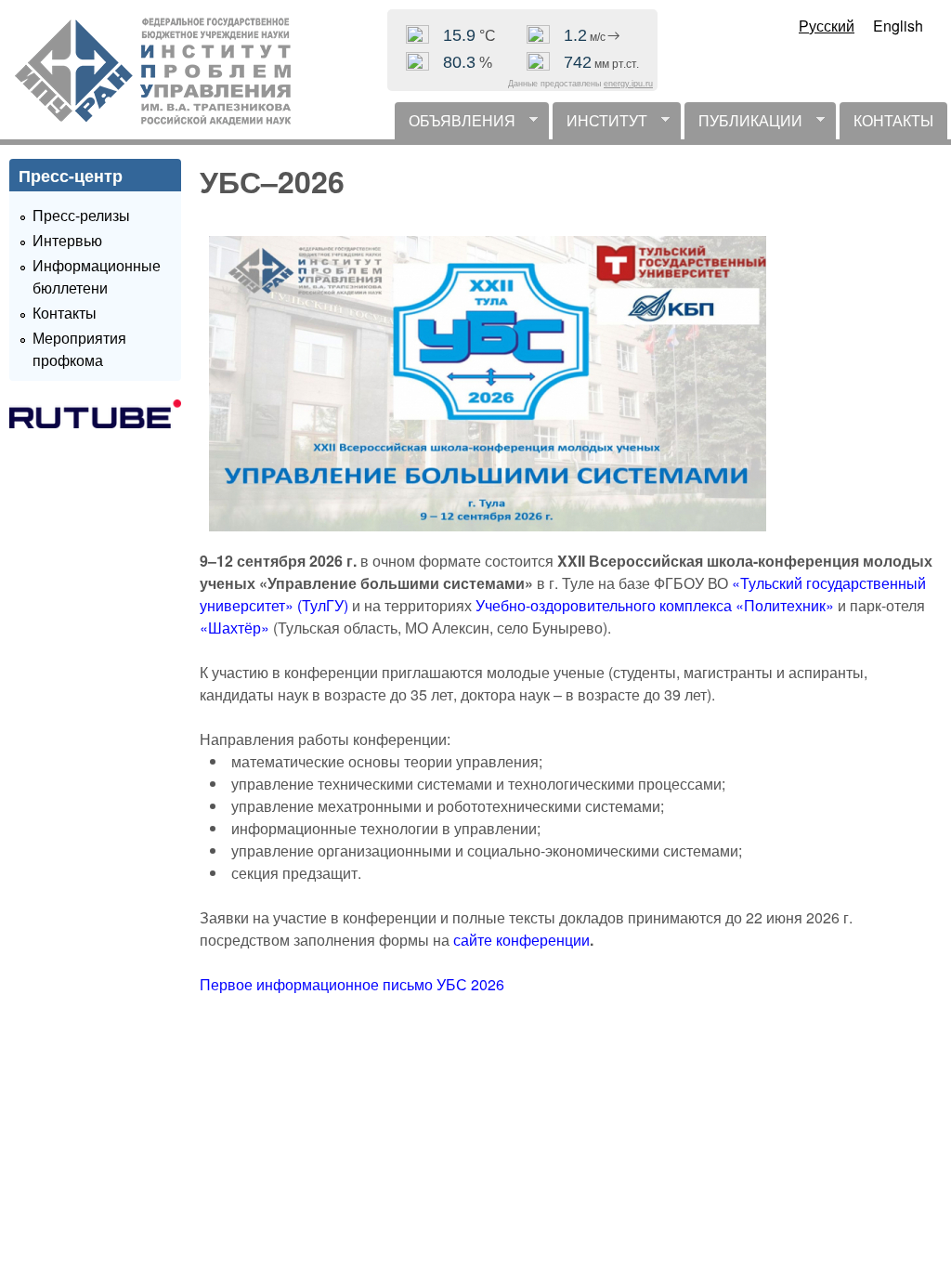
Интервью (67, 240)
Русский (826, 25)
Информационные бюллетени (97, 276)
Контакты (65, 312)
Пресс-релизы (81, 215)
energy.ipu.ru (628, 83)
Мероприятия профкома (79, 349)
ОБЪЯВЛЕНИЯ (455, 124)
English (898, 25)
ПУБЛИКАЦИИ (743, 124)
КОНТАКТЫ (893, 120)
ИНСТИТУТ (600, 124)
